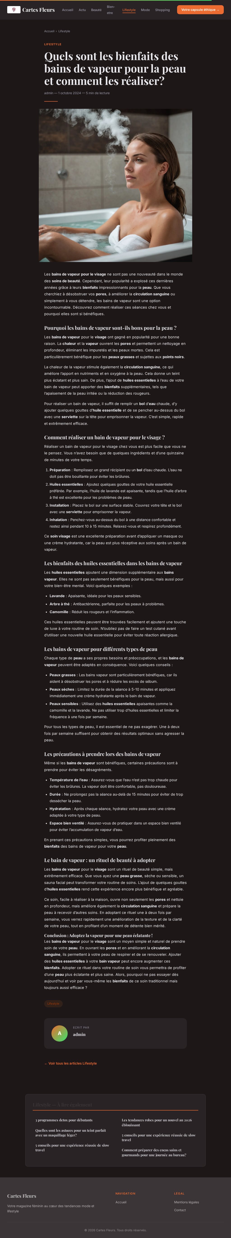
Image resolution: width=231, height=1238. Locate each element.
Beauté (96, 10)
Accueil (67, 10)
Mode (145, 10)
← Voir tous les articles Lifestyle (70, 1063)
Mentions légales (186, 1202)
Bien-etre (111, 10)
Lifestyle (129, 10)
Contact (180, 1210)
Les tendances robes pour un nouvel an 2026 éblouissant (157, 1122)
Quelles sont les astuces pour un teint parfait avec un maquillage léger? (70, 1132)
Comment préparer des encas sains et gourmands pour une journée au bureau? (154, 1152)
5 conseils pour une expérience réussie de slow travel (72, 1147)
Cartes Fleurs (38, 9)
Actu (82, 10)
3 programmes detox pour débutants (63, 1120)
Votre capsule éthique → (200, 9)
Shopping (162, 10)
